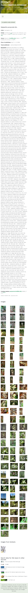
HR (24, 11)
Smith (19, 45)
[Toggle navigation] (3, 16)
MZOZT (20, 588)
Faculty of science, (17, 585)
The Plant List (11, 580)
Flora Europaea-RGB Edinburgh (12, 561)
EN (26, 11)
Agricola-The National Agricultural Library (15, 572)
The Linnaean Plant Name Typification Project (16, 576)
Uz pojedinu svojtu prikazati (8, 22)
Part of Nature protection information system (15, 9)
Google (7, 564)
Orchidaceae (7, 32)
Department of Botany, (7, 585)
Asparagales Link (8, 30)
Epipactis (7, 38)
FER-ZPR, (24, 585)
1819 (2, 35)
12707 (4, 292)
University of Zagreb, (6, 586)
